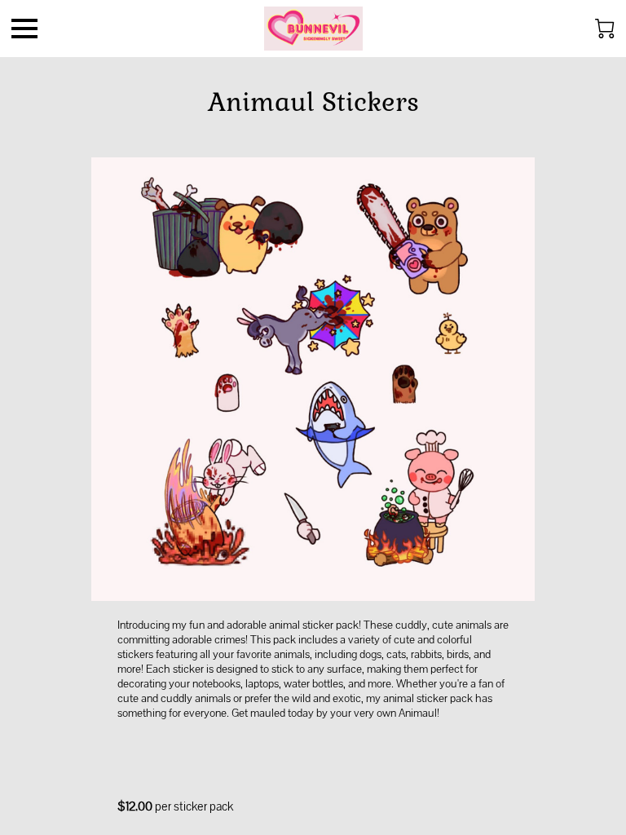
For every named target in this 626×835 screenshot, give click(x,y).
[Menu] (24, 28)
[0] (605, 28)
